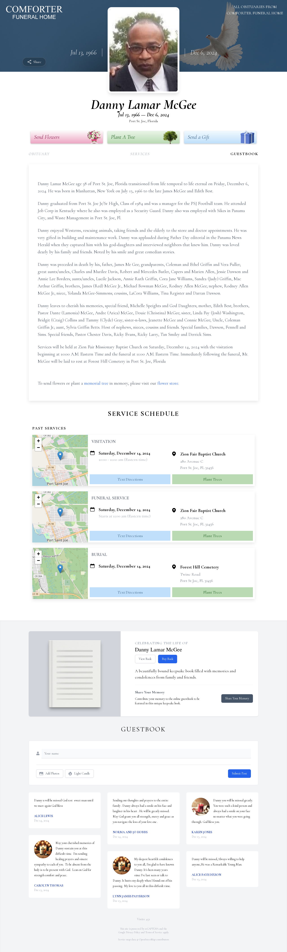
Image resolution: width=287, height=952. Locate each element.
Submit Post (239, 773)
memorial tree (96, 383)
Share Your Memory (237, 698)
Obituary (39, 153)
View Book (145, 659)
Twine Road (190, 574)
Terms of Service (153, 932)
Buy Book (167, 659)
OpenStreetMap (147, 939)
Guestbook (244, 153)
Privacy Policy (133, 932)
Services (140, 153)
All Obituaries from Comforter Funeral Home (255, 9)
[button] (60, 455)
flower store (167, 383)
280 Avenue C (191, 461)
